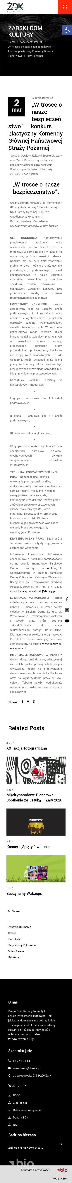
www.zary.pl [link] (18, 648)
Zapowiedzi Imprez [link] (31, 42)
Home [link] (12, 42)
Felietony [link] (13, 958)
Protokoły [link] (14, 939)
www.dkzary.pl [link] (51, 568)
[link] (67, 30)
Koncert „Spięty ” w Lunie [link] (28, 847)
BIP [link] (62, 1170)
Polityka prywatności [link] (35, 1170)
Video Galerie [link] (16, 951)
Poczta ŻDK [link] (59, 1178)
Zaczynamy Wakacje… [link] (25, 893)
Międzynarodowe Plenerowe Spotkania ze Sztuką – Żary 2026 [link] (34, 797)
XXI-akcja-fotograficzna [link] (26, 748)
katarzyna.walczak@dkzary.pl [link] (37, 591)
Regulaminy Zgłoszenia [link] (22, 945)
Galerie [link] (12, 933)
